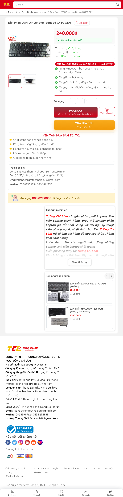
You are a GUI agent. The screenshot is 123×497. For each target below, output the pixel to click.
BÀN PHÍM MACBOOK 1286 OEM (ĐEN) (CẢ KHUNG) (86, 310)
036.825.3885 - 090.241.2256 (36, 184)
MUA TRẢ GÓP (84, 124)
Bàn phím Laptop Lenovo (34, 12)
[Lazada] (40, 442)
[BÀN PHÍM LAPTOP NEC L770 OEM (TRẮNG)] (58, 292)
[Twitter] (14, 442)
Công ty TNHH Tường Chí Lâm (47, 485)
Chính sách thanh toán (75, 468)
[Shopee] (33, 442)
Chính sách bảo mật (102, 468)
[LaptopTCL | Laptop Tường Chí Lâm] (7, 4)
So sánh (83, 22)
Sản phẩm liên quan (58, 276)
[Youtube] (27, 442)
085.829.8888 (41, 198)
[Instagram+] (20, 442)
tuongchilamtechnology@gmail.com (38, 179)
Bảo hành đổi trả (14, 476)
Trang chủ (12, 12)
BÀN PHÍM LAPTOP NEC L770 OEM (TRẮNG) (88, 285)
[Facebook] (8, 442)
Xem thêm (78, 262)
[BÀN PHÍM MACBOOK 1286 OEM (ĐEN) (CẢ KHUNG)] (58, 317)
